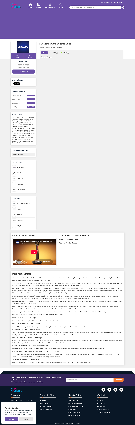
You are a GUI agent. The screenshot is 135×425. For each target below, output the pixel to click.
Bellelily (19, 214)
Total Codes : (21, 99)
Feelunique (20, 178)
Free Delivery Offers (46, 409)
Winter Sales (105, 2)
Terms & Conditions (103, 412)
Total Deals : (21, 103)
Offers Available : (21, 95)
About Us (100, 400)
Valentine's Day (73, 400)
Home (41, 47)
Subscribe (118, 379)
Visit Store (23, 71)
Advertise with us (103, 409)
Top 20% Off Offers (45, 406)
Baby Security (21, 226)
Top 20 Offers (118, 2)
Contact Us (101, 403)
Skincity (19, 173)
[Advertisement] (67, 23)
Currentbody (21, 189)
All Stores (42, 400)
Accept (11, 419)
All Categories (44, 403)
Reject (26, 419)
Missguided (20, 220)
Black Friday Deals (74, 415)
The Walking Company (23, 203)
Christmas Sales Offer (75, 403)
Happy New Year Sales (75, 406)
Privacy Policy (101, 406)
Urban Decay (20, 167)
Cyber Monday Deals (75, 412)
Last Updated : (23, 107)
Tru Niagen (20, 184)
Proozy (19, 209)
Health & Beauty (18, 154)
